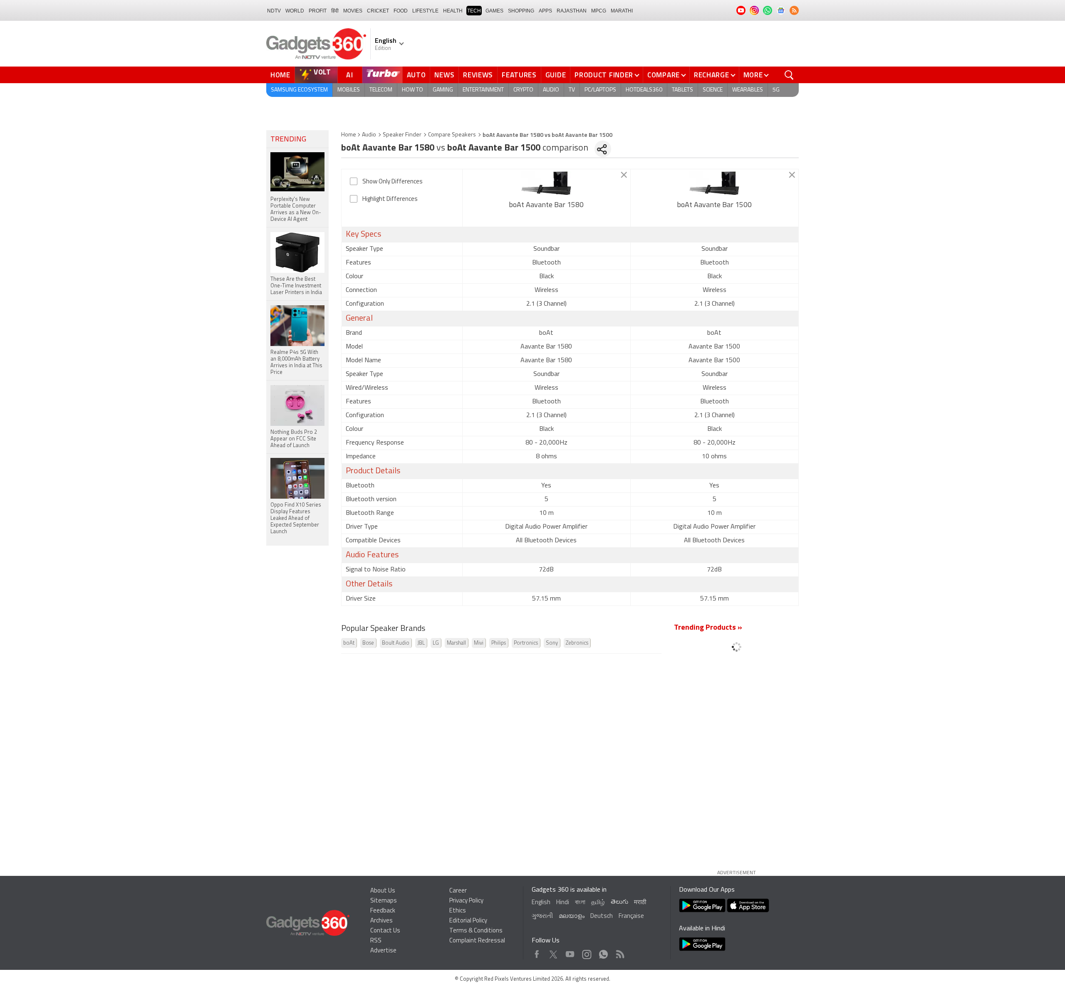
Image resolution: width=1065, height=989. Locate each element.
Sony (552, 643)
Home (280, 74)
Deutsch (601, 916)
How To (412, 90)
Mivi (478, 643)
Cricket (378, 11)
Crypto (523, 90)
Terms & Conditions (476, 931)
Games (494, 11)
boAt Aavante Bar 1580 (546, 205)
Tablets (682, 90)
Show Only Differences (392, 182)
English (541, 903)
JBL (421, 643)
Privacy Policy (466, 901)
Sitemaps (383, 901)
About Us (382, 891)
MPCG (598, 11)
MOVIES (352, 11)
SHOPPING (521, 11)
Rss (619, 952)
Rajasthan (572, 11)
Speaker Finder (402, 135)
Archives (381, 921)
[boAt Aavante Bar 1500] (714, 183)
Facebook (537, 952)
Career (458, 891)
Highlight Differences (390, 199)
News (444, 74)
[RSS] (794, 10)
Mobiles (348, 90)
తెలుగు (619, 902)
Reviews (478, 74)
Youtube (570, 952)
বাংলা (580, 903)
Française (631, 916)
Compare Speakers (452, 135)
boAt (348, 643)
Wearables (747, 90)
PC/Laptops (600, 90)
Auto (416, 74)
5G (776, 90)
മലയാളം (572, 916)
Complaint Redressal (477, 941)
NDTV (274, 11)
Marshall (456, 643)
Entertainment (483, 90)
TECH (474, 11)
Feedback (382, 911)
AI (350, 74)
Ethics (457, 911)
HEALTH (453, 11)
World (294, 11)
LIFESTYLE (425, 11)
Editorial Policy (468, 921)
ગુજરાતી (542, 916)
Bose (368, 643)
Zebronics (577, 643)
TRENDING (288, 139)
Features (519, 74)
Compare (663, 74)
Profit (318, 11)
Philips (498, 643)
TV (572, 90)
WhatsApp (603, 952)
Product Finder (604, 74)
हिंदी (335, 11)
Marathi (622, 11)
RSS (375, 941)
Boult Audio (395, 643)
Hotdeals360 (644, 90)
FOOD (401, 11)
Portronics (526, 643)
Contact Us (385, 931)
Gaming (443, 90)
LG (436, 643)
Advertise (383, 951)
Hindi (562, 903)
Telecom (380, 90)
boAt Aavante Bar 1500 (714, 205)
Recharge (711, 74)
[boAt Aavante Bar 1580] (546, 183)
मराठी (640, 903)
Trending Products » (708, 628)
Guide (555, 74)
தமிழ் (598, 903)
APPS (545, 11)
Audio (551, 90)
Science (713, 90)
